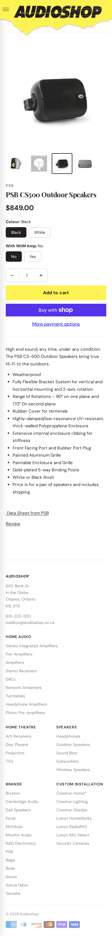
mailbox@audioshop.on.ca (30, 622)
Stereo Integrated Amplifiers (32, 645)
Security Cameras (72, 843)
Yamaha (13, 893)
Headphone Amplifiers (26, 704)
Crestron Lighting (72, 801)
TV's (9, 761)
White (39, 232)
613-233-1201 (18, 616)
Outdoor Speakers (73, 744)
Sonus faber (17, 885)
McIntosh (14, 826)
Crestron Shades (71, 809)
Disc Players (17, 744)
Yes (33, 256)
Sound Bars (66, 752)
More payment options (56, 324)
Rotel (10, 868)
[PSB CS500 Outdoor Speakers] (16, 163)
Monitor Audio (19, 835)
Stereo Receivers (21, 670)
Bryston (13, 793)
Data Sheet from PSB (27, 513)
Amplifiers (15, 662)
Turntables (15, 695)
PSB (9, 851)
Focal (11, 818)
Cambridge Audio (22, 801)
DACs (11, 679)
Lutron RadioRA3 (71, 826)
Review (13, 524)
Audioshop (29, 914)
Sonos (11, 876)
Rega (10, 860)
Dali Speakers (18, 809)
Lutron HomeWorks (74, 818)
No (13, 256)
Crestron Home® (71, 793)
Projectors (15, 752)
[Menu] (5, 9)
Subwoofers (67, 761)
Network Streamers (23, 687)
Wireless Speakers (73, 769)
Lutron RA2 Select (72, 835)
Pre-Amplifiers (19, 654)
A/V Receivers (18, 736)
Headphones (68, 736)
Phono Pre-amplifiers (25, 712)
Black (16, 232)
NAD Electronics (21, 843)
